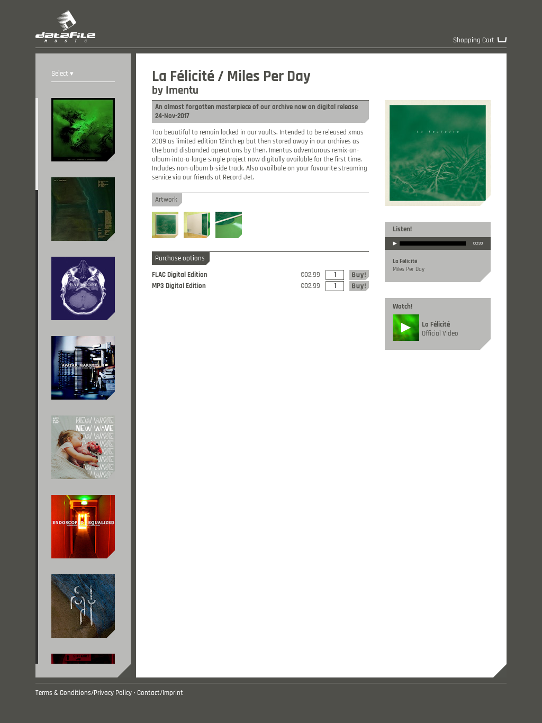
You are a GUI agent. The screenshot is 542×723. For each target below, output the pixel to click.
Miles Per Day (408, 269)
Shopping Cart (473, 40)
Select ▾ (62, 73)
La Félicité (405, 261)
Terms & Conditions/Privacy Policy (83, 693)
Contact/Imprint (160, 693)
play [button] (395, 250)
